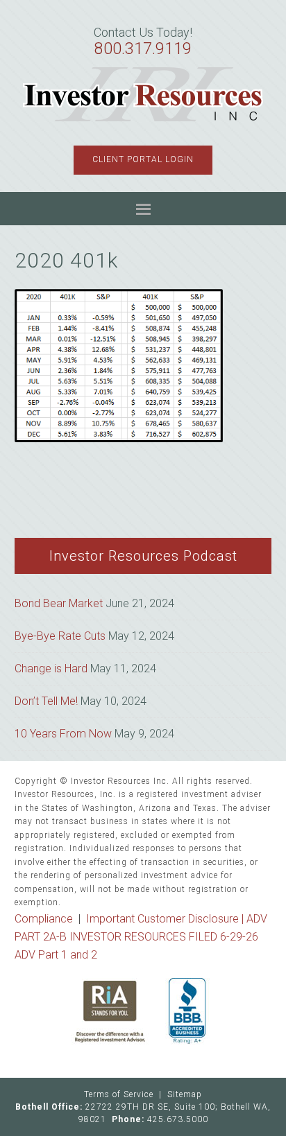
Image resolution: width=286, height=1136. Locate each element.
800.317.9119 (143, 49)
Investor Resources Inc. (143, 95)
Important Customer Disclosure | (166, 918)
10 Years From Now (63, 733)
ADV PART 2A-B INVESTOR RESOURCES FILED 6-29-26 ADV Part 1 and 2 (141, 936)
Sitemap (184, 1094)
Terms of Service (118, 1094)
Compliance (44, 918)
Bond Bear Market (59, 603)
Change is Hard (51, 668)
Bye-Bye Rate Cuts (60, 636)
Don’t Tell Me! (46, 701)
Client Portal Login (143, 159)
